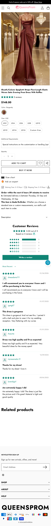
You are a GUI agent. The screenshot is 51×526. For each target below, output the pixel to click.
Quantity (4, 151)
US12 (5, 130)
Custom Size (35, 130)
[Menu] (3, 8)
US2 (5, 123)
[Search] (8, 8)
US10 (38, 123)
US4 (13, 123)
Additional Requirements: (9, 139)
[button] (48, 8)
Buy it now (25, 170)
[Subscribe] (45, 467)
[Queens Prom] (25, 8)
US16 (23, 130)
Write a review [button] (25, 257)
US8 (29, 123)
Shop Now (38, 2)
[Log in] (42, 8)
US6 (21, 123)
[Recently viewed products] (47, 262)
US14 (14, 130)
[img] (8, 273)
